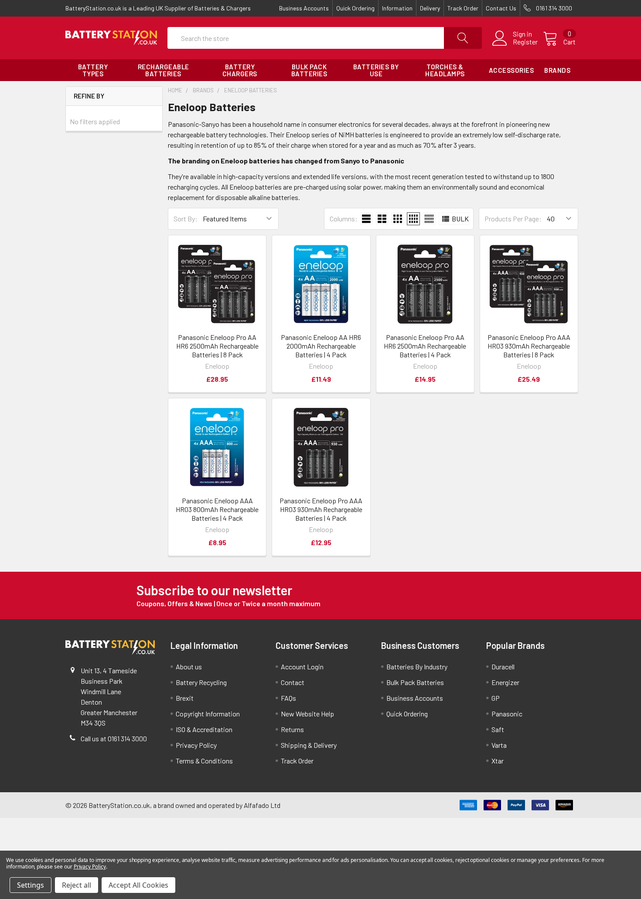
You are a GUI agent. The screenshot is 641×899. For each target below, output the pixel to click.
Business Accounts (304, 8)
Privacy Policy (196, 745)
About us (189, 666)
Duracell (503, 666)
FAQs (288, 698)
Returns (292, 729)
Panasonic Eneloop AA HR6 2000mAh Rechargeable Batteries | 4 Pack (321, 346)
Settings (30, 885)
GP (495, 698)
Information (397, 8)
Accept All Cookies (138, 885)
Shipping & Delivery (309, 745)
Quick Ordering (355, 8)
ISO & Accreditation (204, 729)
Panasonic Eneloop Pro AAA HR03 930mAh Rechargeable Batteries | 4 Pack (321, 509)
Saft (497, 729)
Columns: (344, 218)
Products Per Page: (513, 218)
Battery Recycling (201, 682)
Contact (292, 682)
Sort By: (186, 218)
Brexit (185, 698)
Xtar (497, 761)
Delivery (430, 8)
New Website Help (307, 713)
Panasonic (506, 713)
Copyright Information (208, 713)
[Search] (463, 38)
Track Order (462, 8)
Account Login (302, 666)
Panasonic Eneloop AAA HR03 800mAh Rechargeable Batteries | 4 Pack (217, 509)
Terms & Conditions (204, 761)
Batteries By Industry (416, 666)
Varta (499, 745)
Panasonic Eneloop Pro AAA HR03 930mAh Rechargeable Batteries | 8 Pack (529, 346)
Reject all (76, 885)
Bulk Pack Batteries (415, 682)
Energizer (505, 682)
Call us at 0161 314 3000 (114, 738)
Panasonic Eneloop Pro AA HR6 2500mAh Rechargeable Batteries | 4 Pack (425, 346)
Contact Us (501, 8)
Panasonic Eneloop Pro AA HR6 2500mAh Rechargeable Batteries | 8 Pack (217, 346)
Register (525, 42)
